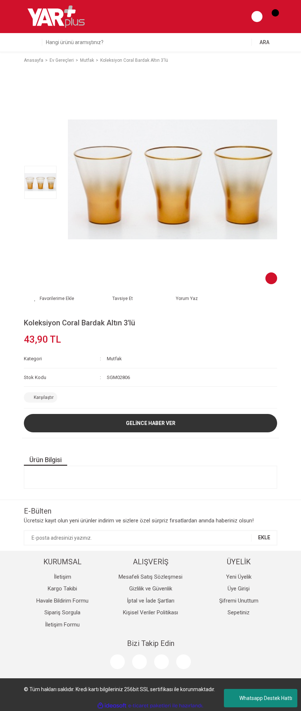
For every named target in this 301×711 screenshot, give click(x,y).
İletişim (62, 577)
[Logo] (56, 16)
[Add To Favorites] (54, 298)
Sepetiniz (239, 612)
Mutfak (114, 358)
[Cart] (271, 16)
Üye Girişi (239, 588)
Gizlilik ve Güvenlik (150, 588)
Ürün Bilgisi (45, 460)
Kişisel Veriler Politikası (150, 612)
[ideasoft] (112, 705)
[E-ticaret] (149, 706)
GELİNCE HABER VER (150, 423)
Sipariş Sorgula (62, 612)
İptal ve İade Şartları (150, 600)
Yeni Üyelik (238, 577)
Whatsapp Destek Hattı (265, 698)
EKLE (264, 537)
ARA (264, 42)
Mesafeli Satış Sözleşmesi (150, 577)
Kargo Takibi (62, 588)
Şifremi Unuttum (238, 600)
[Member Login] (256, 16)
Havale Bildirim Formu (62, 600)
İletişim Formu (62, 624)
